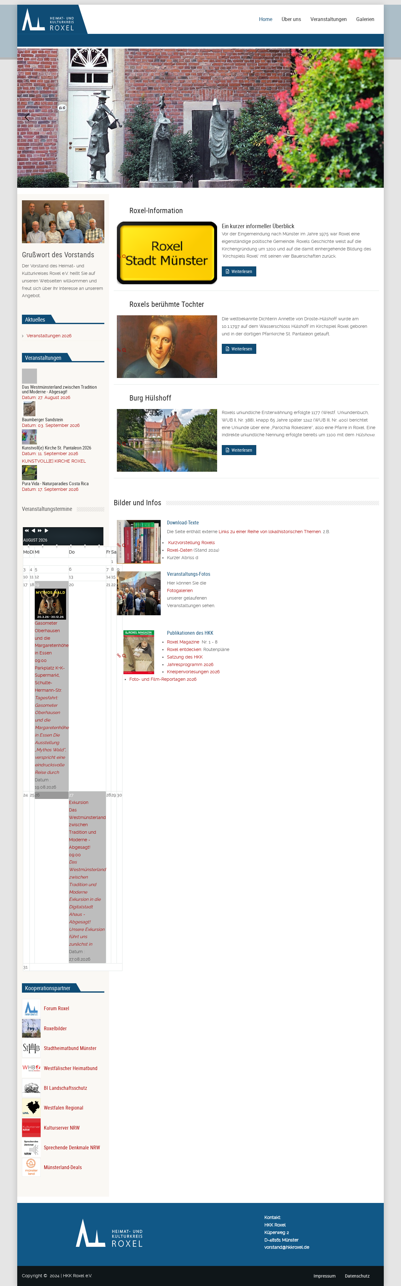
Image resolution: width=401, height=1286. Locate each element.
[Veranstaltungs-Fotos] (119, 597)
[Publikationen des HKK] (119, 655)
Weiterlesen (241, 271)
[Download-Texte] (119, 545)
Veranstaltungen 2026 (49, 335)
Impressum (325, 1276)
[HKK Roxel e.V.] (48, 19)
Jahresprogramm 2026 (190, 664)
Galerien (365, 19)
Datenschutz (357, 1276)
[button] (27, 117)
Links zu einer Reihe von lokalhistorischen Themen (270, 531)
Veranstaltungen (328, 19)
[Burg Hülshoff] (119, 444)
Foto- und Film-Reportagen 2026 (162, 679)
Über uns (291, 19)
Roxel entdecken (184, 649)
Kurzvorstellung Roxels (191, 542)
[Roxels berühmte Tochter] (119, 350)
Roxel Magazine (184, 641)
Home (265, 19)
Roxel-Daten (179, 550)
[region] (200, 117)
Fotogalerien (180, 590)
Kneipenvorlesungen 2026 (193, 671)
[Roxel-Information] (119, 256)
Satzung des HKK (185, 656)
